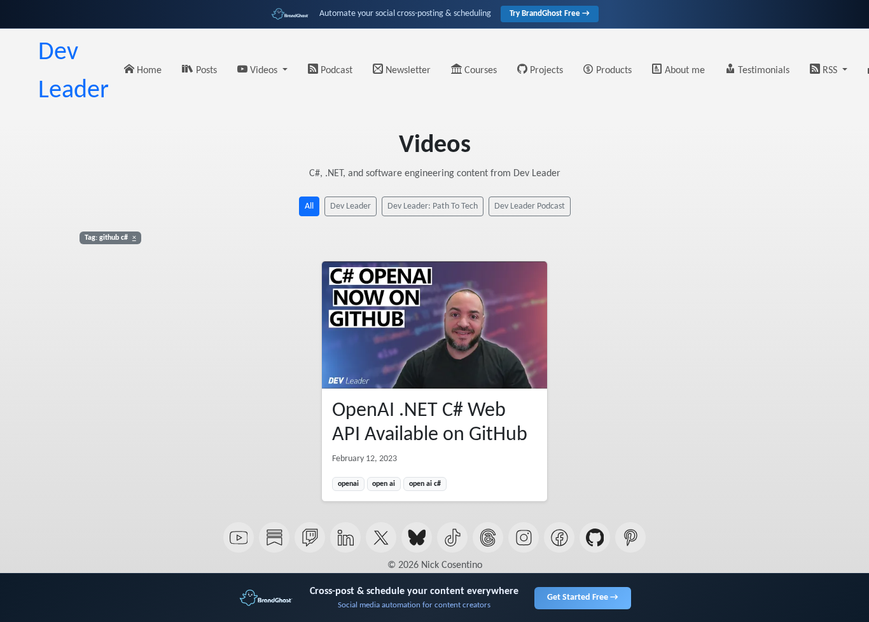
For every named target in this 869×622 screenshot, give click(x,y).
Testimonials (762, 71)
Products (613, 71)
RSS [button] (830, 71)
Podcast (335, 71)
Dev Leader (73, 72)
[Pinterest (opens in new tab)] (630, 537)
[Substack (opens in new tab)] (274, 537)
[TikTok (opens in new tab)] (452, 537)
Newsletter (407, 71)
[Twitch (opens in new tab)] (310, 537)
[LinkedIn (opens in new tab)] (345, 537)
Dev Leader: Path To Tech (432, 206)
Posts (205, 71)
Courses (479, 71)
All (309, 206)
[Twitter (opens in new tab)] (381, 537)
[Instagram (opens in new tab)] (523, 537)
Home (148, 71)
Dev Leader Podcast (529, 206)
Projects (545, 71)
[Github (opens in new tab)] (595, 537)
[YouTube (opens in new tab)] (238, 537)
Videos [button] (263, 71)
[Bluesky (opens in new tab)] (416, 537)
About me (683, 71)
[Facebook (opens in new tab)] (559, 537)
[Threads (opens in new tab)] (488, 537)
